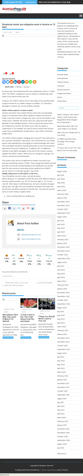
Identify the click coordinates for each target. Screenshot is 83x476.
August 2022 (62, 353)
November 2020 (63, 433)
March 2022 (61, 372)
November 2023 (63, 296)
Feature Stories (63, 82)
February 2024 (62, 285)
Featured (60, 86)
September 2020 (63, 440)
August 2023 (62, 308)
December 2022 (63, 338)
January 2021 (62, 425)
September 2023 (63, 304)
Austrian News (62, 74)
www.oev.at (61, 453)
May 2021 (61, 410)
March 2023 (61, 326)
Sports (59, 97)
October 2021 (62, 391)
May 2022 (61, 364)
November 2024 (63, 251)
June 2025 (61, 224)
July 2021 (60, 402)
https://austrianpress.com (31, 239)
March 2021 (61, 417)
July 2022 (60, 357)
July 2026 (60, 175)
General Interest (7, 276)
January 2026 (62, 198)
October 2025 (62, 209)
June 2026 (61, 179)
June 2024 (61, 270)
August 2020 (62, 444)
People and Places (64, 93)
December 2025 (63, 202)
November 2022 (63, 342)
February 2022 (62, 376)
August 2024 (62, 262)
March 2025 (61, 236)
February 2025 (62, 239)
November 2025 (63, 205)
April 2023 (61, 323)
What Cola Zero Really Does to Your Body (54, 2)
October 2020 (62, 436)
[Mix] (27, 82)
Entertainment (62, 78)
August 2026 (62, 171)
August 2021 (62, 398)
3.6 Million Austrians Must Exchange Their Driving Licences (66, 141)
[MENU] (80, 15)
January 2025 (62, 243)
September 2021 (63, 395)
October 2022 (62, 345)
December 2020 (63, 429)
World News (61, 101)
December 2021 (63, 383)
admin (17, 32)
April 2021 (61, 414)
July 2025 (60, 220)
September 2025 (63, 213)
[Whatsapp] (30, 82)
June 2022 (61, 361)
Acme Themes (62, 470)
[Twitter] (8, 82)
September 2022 (63, 349)
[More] (34, 82)
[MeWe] (23, 82)
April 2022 (61, 368)
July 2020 (60, 448)
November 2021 (63, 387)
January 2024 (62, 289)
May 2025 (61, 228)
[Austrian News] (4, 15)
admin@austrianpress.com (31, 235)
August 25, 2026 (27, 309)
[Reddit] (11, 82)
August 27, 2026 (9, 309)
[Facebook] (4, 82)
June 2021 (61, 406)
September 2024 (63, 258)
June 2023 (61, 315)
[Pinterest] (19, 82)
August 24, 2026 (45, 311)
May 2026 (61, 183)
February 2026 (62, 194)
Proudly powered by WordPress (27, 470)
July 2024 (60, 266)
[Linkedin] (15, 82)
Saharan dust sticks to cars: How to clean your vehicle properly (15, 284)
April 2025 (61, 232)
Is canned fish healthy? (45, 283)
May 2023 (61, 319)
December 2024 (63, 247)
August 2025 (62, 217)
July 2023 (60, 311)
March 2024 (61, 281)
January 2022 (62, 380)
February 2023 (62, 330)
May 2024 (61, 273)
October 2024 (62, 255)
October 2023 (62, 300)
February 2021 (62, 421)
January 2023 (62, 334)
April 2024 (61, 277)
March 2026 (61, 190)
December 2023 (63, 292)
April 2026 (61, 186)
